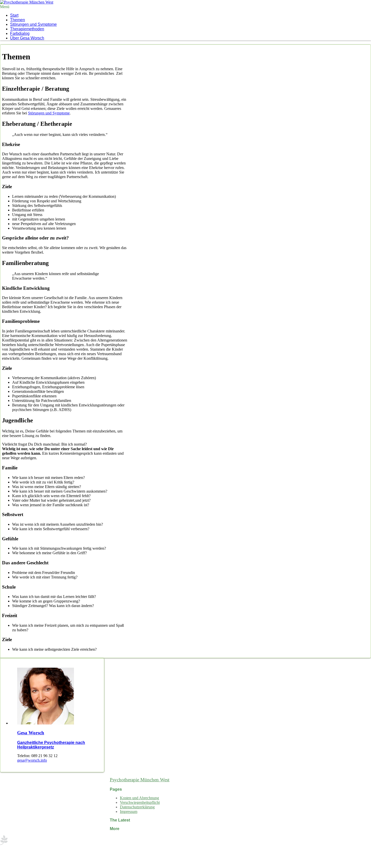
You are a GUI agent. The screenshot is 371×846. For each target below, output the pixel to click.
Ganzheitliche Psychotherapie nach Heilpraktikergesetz (51, 744)
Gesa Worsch (30, 732)
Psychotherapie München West (139, 779)
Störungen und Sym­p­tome (33, 24)
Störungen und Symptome (49, 113)
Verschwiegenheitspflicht (140, 802)
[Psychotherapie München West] (26, 2)
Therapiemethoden (27, 29)
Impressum (128, 811)
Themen (17, 20)
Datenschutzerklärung (137, 807)
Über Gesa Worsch (27, 38)
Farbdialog (20, 33)
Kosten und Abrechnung (139, 798)
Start (14, 15)
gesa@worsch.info (32, 760)
